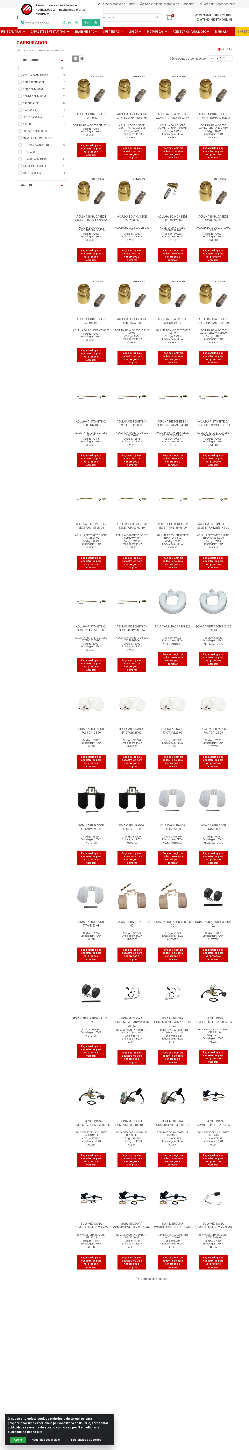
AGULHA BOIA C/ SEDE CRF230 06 (132, 218)
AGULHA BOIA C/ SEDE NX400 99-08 (213, 218)
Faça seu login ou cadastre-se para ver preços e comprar (91, 150)
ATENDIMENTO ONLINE (216, 19)
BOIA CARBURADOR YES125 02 (213, 923)
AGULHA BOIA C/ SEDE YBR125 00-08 (132, 321)
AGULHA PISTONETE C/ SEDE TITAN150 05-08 (91, 628)
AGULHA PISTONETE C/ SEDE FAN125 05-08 (91, 525)
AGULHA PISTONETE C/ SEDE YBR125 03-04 (132, 628)
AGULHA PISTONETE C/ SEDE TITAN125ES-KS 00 (213, 525)
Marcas (26, 185)
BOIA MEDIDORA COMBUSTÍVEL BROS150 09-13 (131, 1432)
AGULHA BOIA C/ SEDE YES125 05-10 (172, 321)
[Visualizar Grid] (75, 59)
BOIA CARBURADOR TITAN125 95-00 (91, 827)
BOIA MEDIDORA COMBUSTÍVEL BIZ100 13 (131, 1123)
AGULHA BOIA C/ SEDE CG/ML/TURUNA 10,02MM (172, 116)
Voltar (226, 49)
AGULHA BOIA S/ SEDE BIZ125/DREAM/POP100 (213, 321)
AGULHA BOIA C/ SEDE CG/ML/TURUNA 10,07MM (213, 116)
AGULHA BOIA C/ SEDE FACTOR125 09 (172, 218)
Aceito (18, 1439)
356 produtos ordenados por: (188, 58)
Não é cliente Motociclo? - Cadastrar (170, 3)
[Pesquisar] (157, 17)
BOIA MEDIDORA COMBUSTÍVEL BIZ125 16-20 (213, 1328)
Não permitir (70, 22)
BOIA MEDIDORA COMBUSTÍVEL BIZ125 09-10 (213, 1225)
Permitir (91, 22)
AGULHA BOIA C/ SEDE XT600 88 (91, 321)
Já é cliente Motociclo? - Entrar (114, 3)
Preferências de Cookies (85, 1439)
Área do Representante (219, 3)
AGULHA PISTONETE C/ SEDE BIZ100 (91, 423)
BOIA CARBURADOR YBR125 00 (132, 923)
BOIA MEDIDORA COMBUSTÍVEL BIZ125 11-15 (131, 1328)
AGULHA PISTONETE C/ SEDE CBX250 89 (132, 423)
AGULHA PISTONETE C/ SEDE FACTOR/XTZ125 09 (213, 423)
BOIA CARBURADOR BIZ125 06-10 (172, 628)
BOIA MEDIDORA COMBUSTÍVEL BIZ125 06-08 (131, 1225)
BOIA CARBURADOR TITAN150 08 (172, 827)
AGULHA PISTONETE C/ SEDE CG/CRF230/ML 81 (172, 423)
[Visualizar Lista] (82, 59)
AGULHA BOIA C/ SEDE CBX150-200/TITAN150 (132, 116)
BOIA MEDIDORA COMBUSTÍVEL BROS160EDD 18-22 (213, 1432)
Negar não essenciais (46, 1439)
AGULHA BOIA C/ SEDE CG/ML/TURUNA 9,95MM (91, 218)
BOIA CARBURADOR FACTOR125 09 (91, 730)
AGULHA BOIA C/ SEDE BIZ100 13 (91, 116)
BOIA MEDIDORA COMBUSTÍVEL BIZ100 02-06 (213, 1020)
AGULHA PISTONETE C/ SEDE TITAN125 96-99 (172, 525)
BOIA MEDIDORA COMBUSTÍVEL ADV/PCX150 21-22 (131, 1022)
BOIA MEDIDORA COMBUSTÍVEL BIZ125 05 (213, 1123)
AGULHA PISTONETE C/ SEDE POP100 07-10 (132, 525)
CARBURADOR (29, 60)
